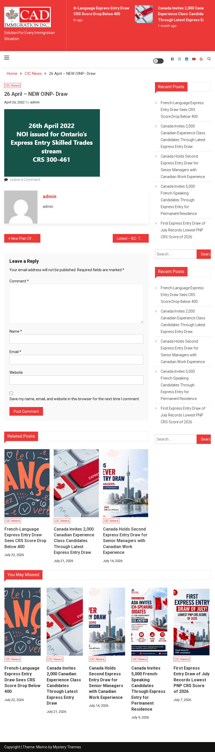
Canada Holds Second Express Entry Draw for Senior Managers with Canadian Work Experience (125, 541)
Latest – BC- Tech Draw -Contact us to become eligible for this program (133, 238)
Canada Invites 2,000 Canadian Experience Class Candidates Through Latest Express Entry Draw (74, 541)
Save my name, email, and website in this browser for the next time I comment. (74, 399)
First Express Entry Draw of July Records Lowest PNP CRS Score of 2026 (183, 230)
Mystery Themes (67, 747)
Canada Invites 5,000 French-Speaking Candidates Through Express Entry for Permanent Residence (179, 200)
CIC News (12, 85)
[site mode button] (158, 61)
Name (15, 331)
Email (15, 352)
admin (35, 102)
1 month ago (165, 26)
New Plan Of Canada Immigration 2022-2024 (25, 238)
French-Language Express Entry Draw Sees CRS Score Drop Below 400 (25, 538)
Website (16, 372)
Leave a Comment (25, 179)
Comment (19, 281)
